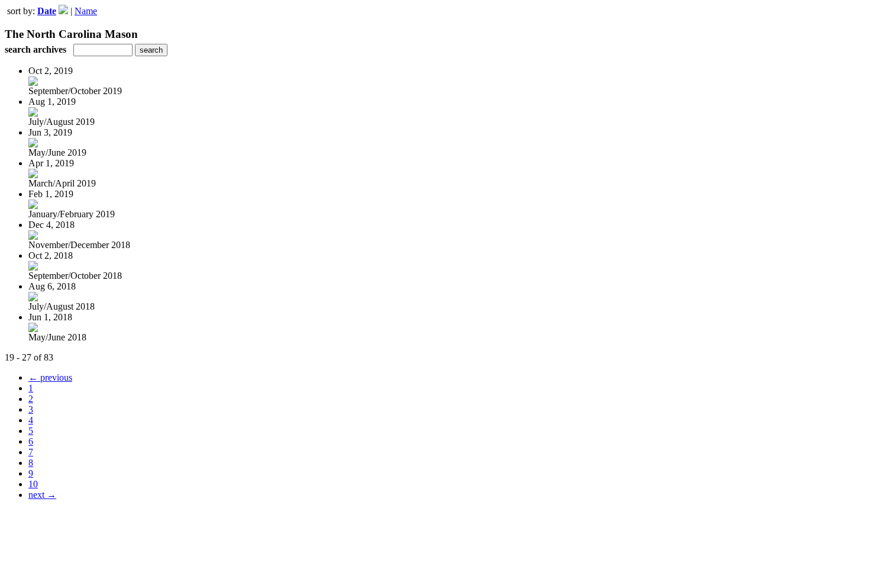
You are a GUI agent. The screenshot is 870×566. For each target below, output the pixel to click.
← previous (50, 377)
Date (46, 11)
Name (86, 11)
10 (33, 484)
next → (42, 495)
